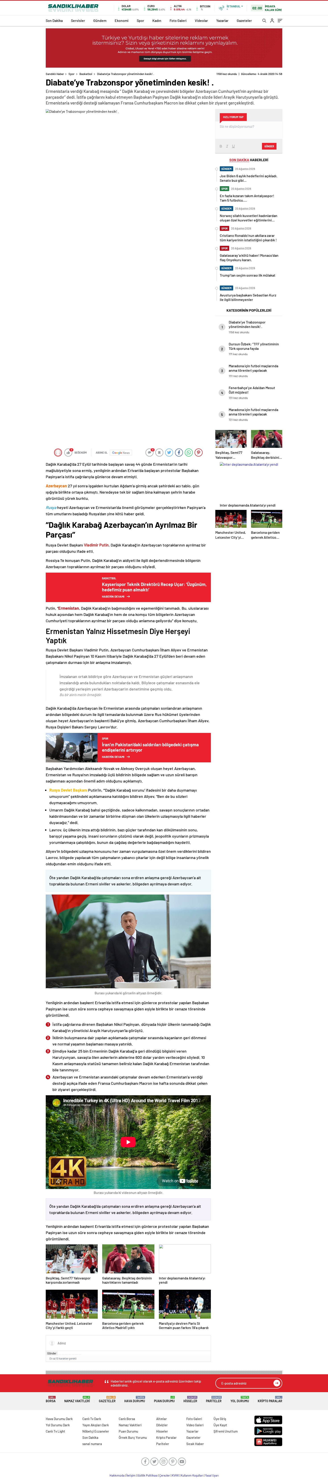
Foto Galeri (178, 20)
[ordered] (70, 1354)
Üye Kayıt (220, 1425)
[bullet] (73, 1354)
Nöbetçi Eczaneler (95, 1431)
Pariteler (214, 1399)
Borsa (51, 1399)
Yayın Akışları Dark (95, 1425)
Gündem (99, 20)
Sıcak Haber (195, 1444)
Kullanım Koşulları (192, 1475)
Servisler (78, 20)
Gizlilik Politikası (147, 1475)
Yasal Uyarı (212, 1475)
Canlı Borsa (127, 1419)
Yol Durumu (239, 1399)
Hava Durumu (134, 1399)
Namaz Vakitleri (77, 1399)
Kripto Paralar (270, 1399)
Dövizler (162, 1425)
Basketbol (85, 74)
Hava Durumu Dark (59, 1419)
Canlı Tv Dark (91, 1419)
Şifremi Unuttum (226, 1431)
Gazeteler (244, 20)
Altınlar (161, 1419)
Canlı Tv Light (55, 1431)
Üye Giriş (220, 1419)
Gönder (51, 1353)
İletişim (130, 1475)
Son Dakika (54, 20)
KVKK (175, 1475)
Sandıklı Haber (55, 74)
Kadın (156, 20)
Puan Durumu (164, 1399)
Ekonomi (122, 20)
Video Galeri (194, 1425)
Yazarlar (222, 20)
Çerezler (164, 1475)
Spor (140, 20)
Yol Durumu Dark (58, 1425)
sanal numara (92, 1444)
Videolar (201, 20)
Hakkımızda (117, 1475)
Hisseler (190, 1399)
